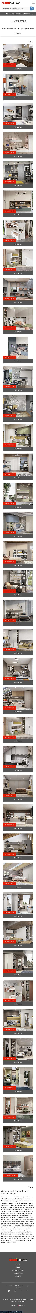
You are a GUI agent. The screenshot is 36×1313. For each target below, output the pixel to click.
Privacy (2, 1312)
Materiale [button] (10, 29)
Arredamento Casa (16, 14)
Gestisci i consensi (17, 1312)
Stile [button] (15, 29)
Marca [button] (4, 29)
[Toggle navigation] (33, 3)
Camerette (26, 14)
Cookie (7, 1312)
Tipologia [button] (20, 29)
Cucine (18, 1267)
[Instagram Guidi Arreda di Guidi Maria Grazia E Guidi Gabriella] (27, 1291)
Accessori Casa (18, 1273)
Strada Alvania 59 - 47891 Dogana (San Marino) (18, 1287)
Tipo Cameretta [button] (29, 29)
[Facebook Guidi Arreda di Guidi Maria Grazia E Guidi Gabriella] (21, 1291)
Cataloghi (18, 1276)
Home (8, 14)
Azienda (18, 1264)
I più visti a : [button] (18, 33)
